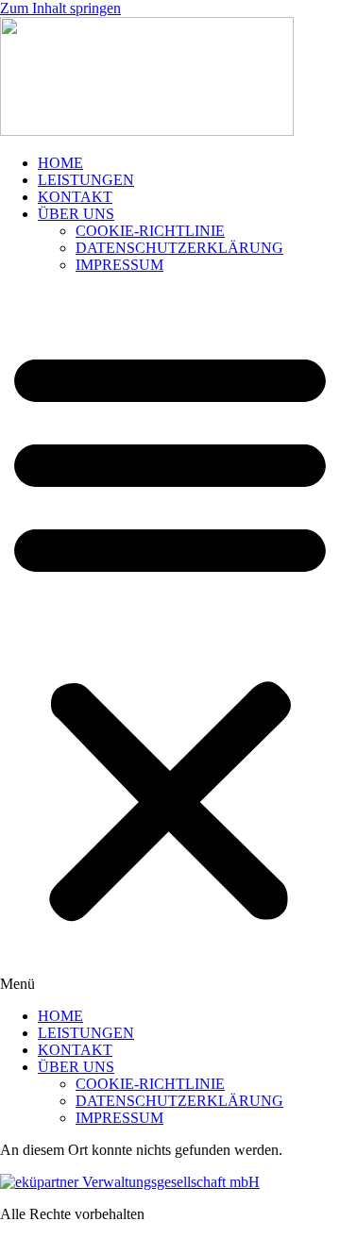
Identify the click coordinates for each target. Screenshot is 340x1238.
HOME (60, 163)
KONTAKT (75, 197)
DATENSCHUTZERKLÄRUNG (179, 248)
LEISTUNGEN (86, 180)
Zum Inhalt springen (60, 8)
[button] (170, 641)
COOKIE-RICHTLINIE (150, 231)
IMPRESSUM (119, 265)
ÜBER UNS (76, 214)
